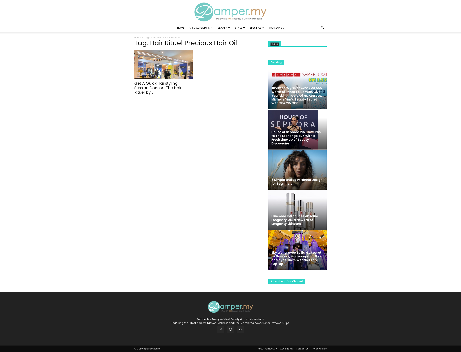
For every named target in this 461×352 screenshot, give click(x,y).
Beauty (222, 28)
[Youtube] (240, 329)
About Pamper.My (267, 348)
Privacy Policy (319, 348)
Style (238, 28)
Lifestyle (255, 28)
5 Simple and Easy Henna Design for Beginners (297, 182)
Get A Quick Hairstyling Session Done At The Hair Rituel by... (158, 88)
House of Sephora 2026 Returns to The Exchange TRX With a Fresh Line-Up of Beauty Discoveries (296, 138)
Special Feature (199, 28)
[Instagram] (230, 329)
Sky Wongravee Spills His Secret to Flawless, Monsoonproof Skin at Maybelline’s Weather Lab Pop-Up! (296, 258)
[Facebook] (220, 329)
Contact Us (302, 348)
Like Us (274, 44)
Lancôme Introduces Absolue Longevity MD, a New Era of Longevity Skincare (294, 220)
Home (180, 28)
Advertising (286, 348)
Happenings (276, 28)
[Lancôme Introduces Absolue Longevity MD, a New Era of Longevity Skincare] (297, 210)
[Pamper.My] (230, 12)
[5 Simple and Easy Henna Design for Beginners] (297, 170)
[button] (322, 28)
